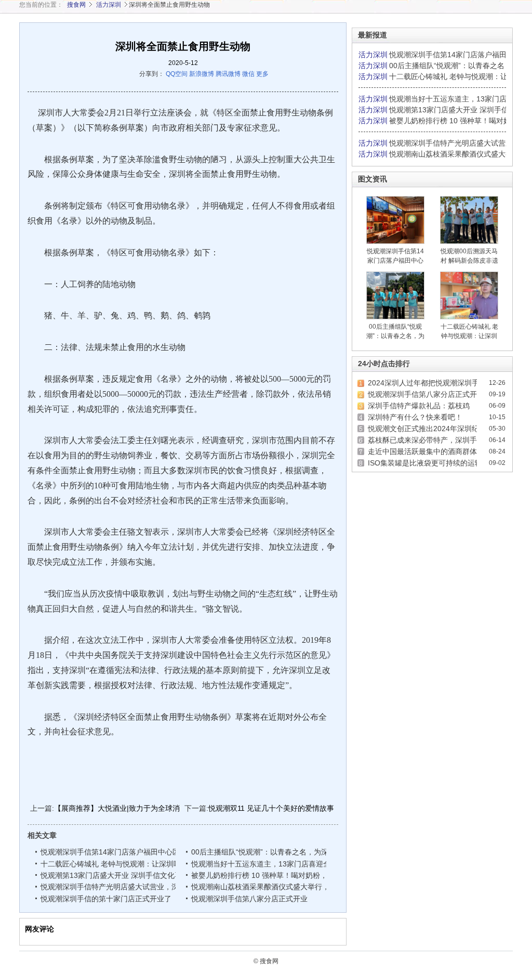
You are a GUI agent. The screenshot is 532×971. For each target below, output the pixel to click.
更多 (262, 73)
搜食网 (76, 4)
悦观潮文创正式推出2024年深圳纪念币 (431, 428)
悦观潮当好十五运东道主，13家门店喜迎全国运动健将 (279, 864)
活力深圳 (108, 4)
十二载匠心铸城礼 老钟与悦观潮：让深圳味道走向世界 (129, 864)
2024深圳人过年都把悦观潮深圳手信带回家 (438, 383)
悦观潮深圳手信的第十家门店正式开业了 (106, 899)
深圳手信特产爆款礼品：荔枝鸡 (419, 406)
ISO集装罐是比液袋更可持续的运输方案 (432, 463)
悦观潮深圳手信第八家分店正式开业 (249, 899)
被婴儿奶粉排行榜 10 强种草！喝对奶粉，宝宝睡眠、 (278, 875)
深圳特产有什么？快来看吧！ (415, 417)
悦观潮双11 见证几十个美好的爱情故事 (271, 808)
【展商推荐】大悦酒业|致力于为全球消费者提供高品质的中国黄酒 (160, 808)
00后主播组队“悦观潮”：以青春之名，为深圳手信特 (275, 852)
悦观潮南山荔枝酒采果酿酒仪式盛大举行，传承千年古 (279, 887)
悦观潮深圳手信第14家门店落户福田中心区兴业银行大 (129, 852)
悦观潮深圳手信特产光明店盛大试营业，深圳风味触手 (129, 887)
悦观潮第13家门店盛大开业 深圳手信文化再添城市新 (127, 875)
